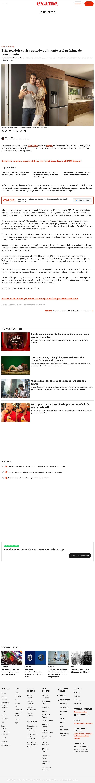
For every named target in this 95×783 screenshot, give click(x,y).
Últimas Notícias (4, 698)
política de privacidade (49, 780)
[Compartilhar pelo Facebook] (6, 131)
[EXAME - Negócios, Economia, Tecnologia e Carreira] (47, 3)
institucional (11, 780)
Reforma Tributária (45, 697)
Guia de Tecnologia (31, 702)
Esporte (17, 700)
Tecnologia (19, 710)
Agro (62, 726)
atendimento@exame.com (83, 723)
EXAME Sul (46, 707)
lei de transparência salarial (68, 780)
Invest (3, 738)
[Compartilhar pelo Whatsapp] (2, 131)
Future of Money (18, 714)
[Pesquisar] (7, 3)
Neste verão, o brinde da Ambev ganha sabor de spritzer (28, 478)
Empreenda (64, 730)
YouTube (77, 692)
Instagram (77, 700)
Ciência (17, 719)
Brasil (3, 711)
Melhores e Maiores (46, 757)
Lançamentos (29, 305)
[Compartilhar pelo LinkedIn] (10, 131)
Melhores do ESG (46, 763)
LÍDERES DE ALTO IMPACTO (5, 705)
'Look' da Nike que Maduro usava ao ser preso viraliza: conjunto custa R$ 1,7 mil (36, 466)
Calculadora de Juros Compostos (32, 736)
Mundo (17, 689)
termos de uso (22, 780)
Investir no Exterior (45, 726)
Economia (4, 718)
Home (3, 47)
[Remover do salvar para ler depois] (25, 131)
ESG (2, 722)
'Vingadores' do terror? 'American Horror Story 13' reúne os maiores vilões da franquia (45, 174)
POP (16, 723)
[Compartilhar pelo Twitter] (17, 131)
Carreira (4, 715)
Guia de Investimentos (32, 708)
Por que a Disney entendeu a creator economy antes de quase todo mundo (35, 472)
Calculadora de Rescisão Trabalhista (32, 728)
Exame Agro (17, 705)
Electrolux (40, 305)
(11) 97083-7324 (83, 746)
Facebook (77, 704)
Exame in (63, 704)
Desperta (63, 711)
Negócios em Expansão (46, 769)
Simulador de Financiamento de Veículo (32, 744)
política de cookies (34, 780)
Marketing (47, 12)
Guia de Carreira (30, 714)
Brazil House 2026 (46, 702)
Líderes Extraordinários (47, 732)
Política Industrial (45, 743)
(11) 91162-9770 (83, 715)
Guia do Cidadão (30, 697)
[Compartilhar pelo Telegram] (14, 131)
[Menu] (2, 3)
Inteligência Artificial (5, 733)
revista (63, 695)
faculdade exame (64, 690)
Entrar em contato (80, 712)
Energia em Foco (48, 721)
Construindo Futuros (46, 716)
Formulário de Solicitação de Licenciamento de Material (83, 736)
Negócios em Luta (46, 737)
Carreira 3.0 (64, 707)
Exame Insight (3, 727)
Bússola (44, 711)
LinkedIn (77, 696)
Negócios (4, 742)
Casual (17, 692)
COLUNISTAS (5, 745)
